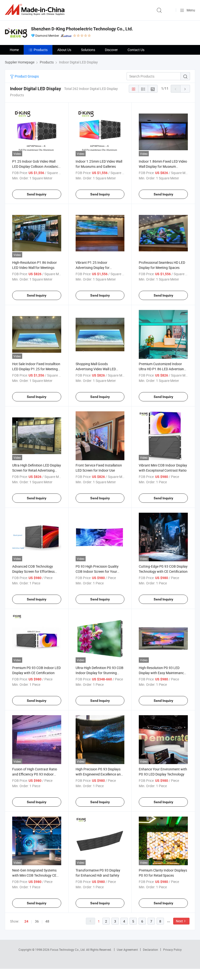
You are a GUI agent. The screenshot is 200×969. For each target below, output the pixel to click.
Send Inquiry (36, 194)
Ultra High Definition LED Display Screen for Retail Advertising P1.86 (36, 470)
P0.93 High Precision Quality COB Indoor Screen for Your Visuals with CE (97, 571)
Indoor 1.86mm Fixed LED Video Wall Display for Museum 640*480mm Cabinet (163, 166)
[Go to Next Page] (185, 88)
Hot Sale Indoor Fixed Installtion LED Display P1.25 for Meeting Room (36, 368)
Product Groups (26, 76)
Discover (111, 49)
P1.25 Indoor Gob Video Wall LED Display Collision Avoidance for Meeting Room (36, 166)
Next (179, 921)
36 (37, 921)
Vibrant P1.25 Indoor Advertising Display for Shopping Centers (93, 267)
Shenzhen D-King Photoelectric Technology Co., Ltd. (82, 28)
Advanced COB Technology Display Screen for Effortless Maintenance (33, 571)
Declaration (150, 949)
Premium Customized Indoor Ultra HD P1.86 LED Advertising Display (162, 368)
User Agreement (127, 949)
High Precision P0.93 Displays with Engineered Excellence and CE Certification (99, 774)
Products (41, 49)
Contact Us (136, 49)
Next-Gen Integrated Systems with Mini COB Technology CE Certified (34, 875)
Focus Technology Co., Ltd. (68, 949)
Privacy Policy (172, 949)
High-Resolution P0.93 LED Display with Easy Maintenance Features (162, 672)
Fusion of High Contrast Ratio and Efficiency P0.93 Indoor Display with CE (34, 774)
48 (47, 921)
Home (14, 49)
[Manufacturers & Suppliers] (35, 9)
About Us (64, 49)
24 (26, 921)
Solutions (88, 49)
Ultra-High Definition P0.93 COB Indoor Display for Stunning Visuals (99, 672)
